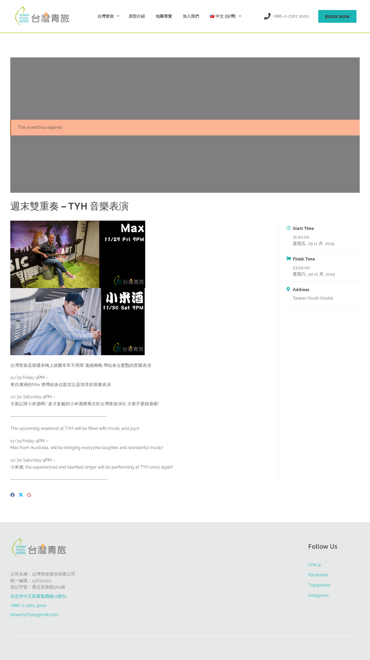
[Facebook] (12, 495)
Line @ (314, 564)
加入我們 (191, 16)
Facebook (318, 574)
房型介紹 (137, 16)
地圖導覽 (164, 16)
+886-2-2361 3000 (291, 16)
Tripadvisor (319, 585)
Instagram (318, 595)
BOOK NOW (337, 16)
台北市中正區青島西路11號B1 (38, 596)
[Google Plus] (29, 495)
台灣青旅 (106, 16)
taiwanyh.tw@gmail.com (34, 614)
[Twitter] (21, 495)
